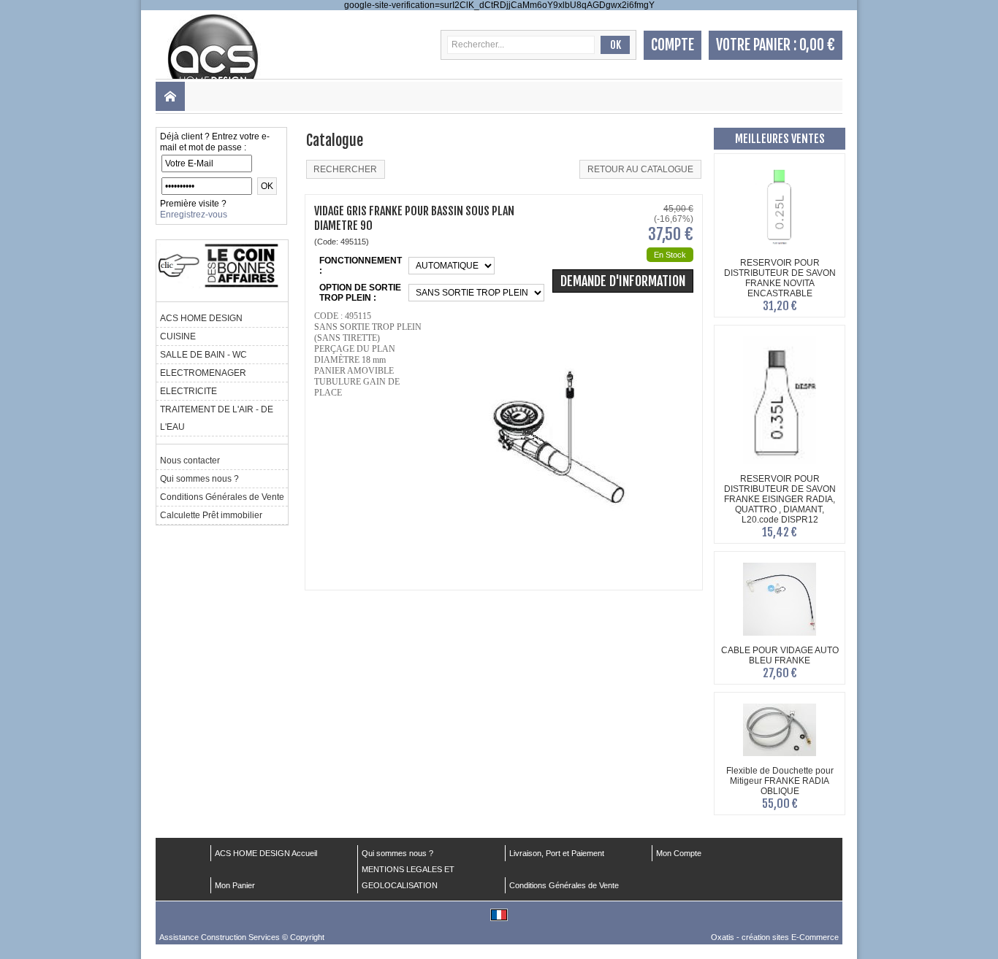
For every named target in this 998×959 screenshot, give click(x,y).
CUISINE (178, 336)
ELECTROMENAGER (203, 373)
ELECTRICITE (188, 391)
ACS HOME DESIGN (201, 318)
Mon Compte (678, 853)
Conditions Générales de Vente (222, 497)
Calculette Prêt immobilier (211, 515)
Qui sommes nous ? (199, 479)
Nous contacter (190, 460)
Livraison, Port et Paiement (556, 853)
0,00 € (817, 45)
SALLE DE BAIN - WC (203, 355)
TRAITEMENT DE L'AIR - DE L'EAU (216, 418)
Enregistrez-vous (193, 214)
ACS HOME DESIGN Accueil (266, 853)
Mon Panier (235, 885)
